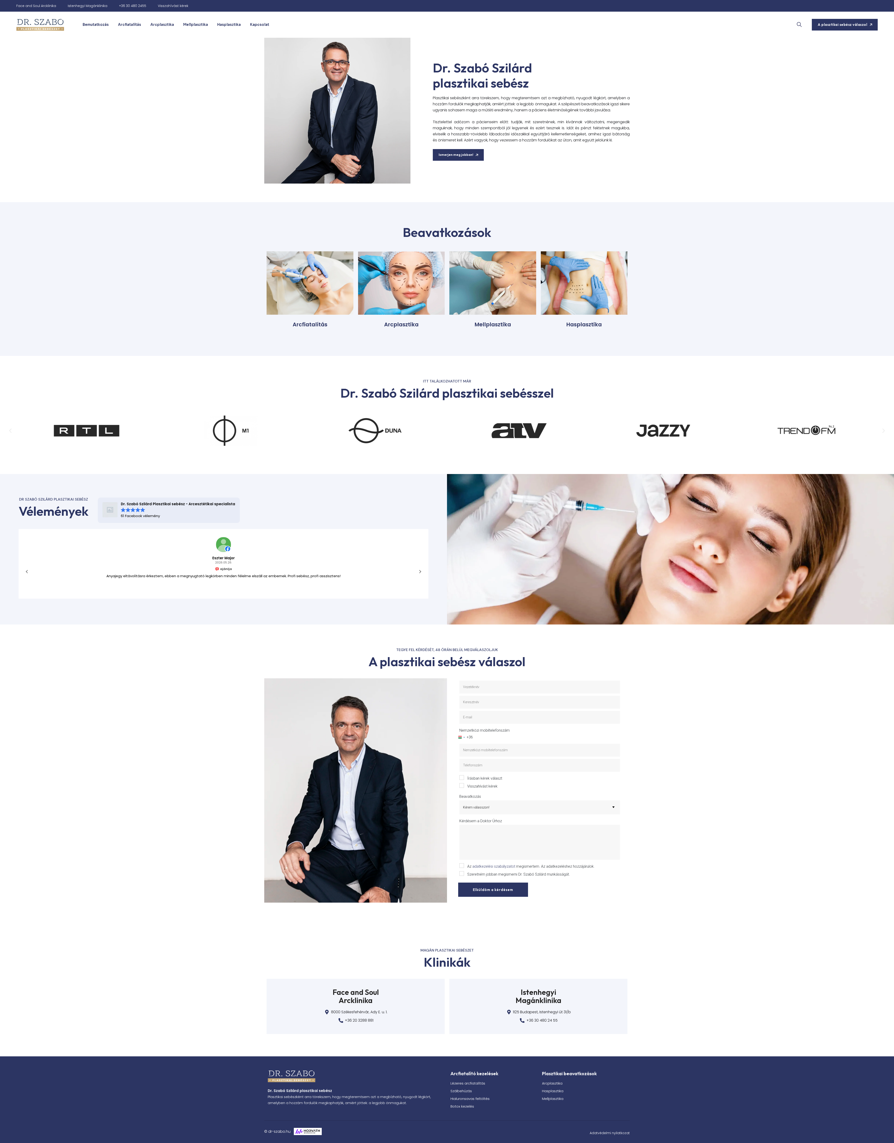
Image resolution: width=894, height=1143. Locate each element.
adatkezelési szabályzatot (493, 866)
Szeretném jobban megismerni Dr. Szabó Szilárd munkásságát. (518, 874)
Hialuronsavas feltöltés (470, 1098)
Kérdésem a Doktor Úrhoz (480, 821)
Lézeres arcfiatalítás (467, 1083)
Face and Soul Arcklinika (36, 5)
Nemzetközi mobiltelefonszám (484, 730)
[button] (10, 430)
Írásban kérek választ (484, 778)
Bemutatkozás (96, 24)
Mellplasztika (195, 24)
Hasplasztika (229, 24)
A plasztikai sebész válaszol (842, 24)
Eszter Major (223, 558)
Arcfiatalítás (129, 24)
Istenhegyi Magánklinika (87, 5)
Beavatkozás (470, 796)
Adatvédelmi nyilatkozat (610, 1133)
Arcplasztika (162, 24)
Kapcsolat (259, 24)
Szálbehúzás (461, 1090)
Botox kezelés (462, 1106)
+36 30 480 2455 (132, 5)
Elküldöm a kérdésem (493, 889)
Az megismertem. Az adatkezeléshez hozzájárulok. (531, 866)
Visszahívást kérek (173, 5)
